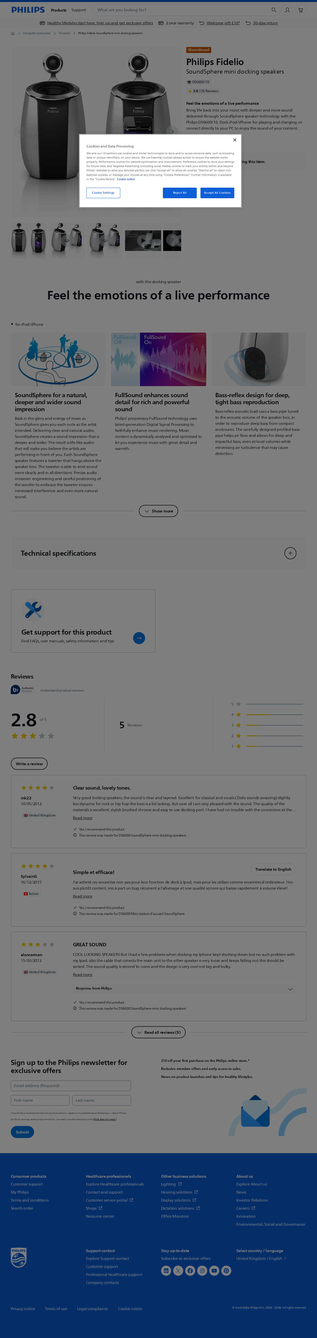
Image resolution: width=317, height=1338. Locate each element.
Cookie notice (126, 179)
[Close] (234, 139)
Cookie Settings (103, 192)
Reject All (180, 192)
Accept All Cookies (217, 192)
